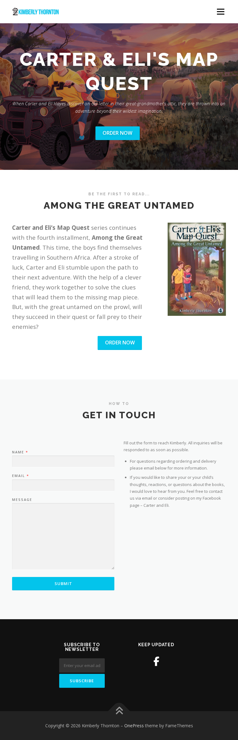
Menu (220, 11)
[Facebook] (156, 661)
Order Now (117, 132)
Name (20, 452)
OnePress (134, 726)
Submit (63, 583)
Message (22, 499)
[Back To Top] (119, 711)
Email (20, 476)
